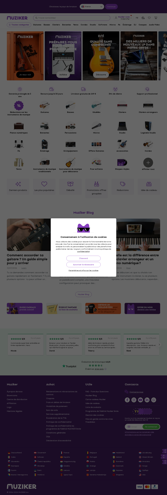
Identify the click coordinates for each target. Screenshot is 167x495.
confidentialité (83, 251)
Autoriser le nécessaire (83, 264)
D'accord (83, 258)
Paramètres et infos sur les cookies (83, 270)
